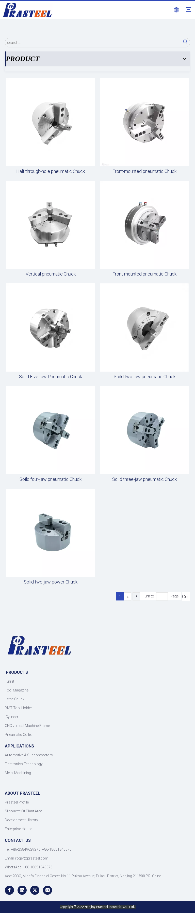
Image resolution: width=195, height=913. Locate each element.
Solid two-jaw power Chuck (50, 582)
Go (185, 596)
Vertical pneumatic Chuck (51, 274)
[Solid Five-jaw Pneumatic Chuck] (50, 327)
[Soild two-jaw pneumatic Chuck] (144, 327)
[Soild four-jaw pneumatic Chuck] (50, 429)
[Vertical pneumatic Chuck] (50, 224)
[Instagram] (47, 890)
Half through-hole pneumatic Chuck (50, 171)
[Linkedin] (22, 890)
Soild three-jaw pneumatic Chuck (144, 479)
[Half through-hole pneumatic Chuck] (50, 121)
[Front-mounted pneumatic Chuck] (144, 121)
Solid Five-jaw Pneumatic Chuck (50, 376)
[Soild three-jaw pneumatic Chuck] (144, 429)
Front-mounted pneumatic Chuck (144, 171)
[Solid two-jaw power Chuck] (50, 532)
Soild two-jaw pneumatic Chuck (144, 376)
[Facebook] (9, 890)
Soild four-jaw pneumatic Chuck (51, 479)
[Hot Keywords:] (185, 42)
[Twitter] (34, 890)
